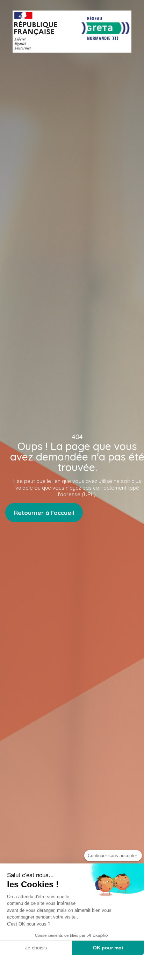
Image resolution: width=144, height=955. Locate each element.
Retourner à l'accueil (44, 512)
